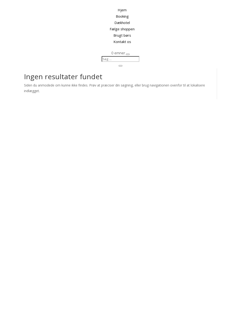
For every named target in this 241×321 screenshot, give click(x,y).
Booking (122, 16)
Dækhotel (122, 22)
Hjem (122, 10)
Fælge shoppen (122, 29)
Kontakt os (122, 41)
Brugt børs (122, 35)
